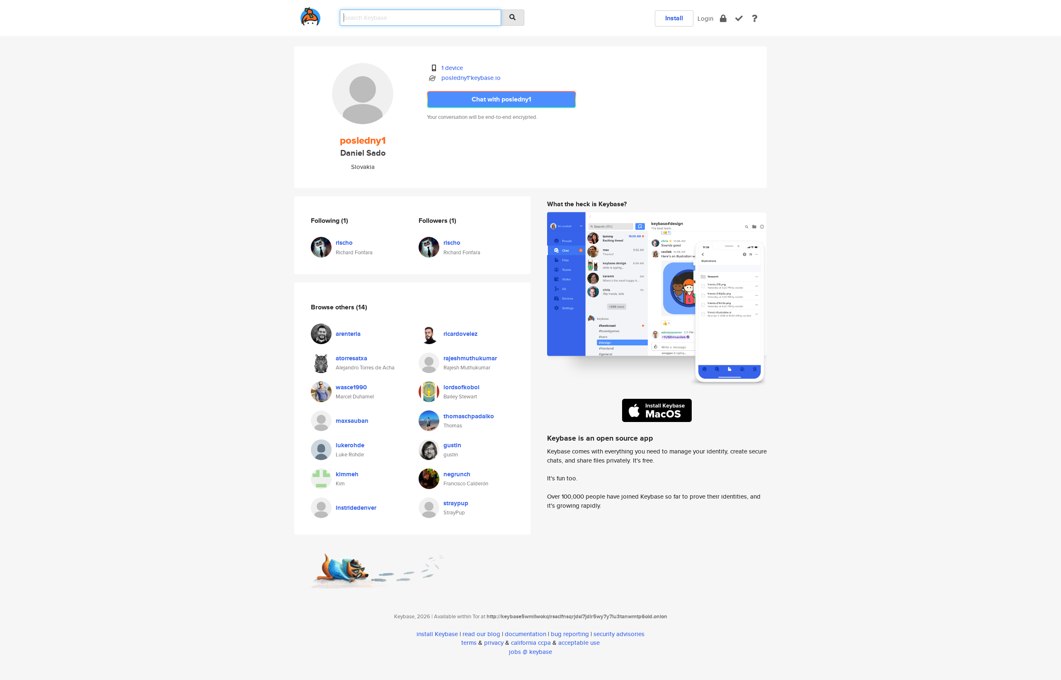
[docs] (755, 18)
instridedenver (356, 507)
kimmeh (347, 474)
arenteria (348, 333)
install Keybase (437, 633)
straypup (455, 503)
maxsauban (352, 420)
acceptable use (579, 642)
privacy (494, 642)
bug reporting (570, 633)
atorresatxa (351, 358)
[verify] (739, 18)
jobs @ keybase (530, 651)
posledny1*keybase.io (471, 77)
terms (469, 642)
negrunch (456, 474)
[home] (310, 14)
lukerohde (350, 445)
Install (674, 18)
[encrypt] (723, 18)
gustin (452, 445)
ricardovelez (460, 333)
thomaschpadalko (468, 416)
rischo (344, 242)
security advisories (618, 633)
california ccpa (531, 642)
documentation (525, 633)
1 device (452, 67)
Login (705, 18)
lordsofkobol (461, 387)
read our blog (481, 633)
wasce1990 (351, 387)
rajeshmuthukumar (470, 358)
